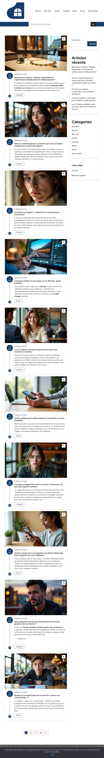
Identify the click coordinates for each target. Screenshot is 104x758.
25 (41, 733)
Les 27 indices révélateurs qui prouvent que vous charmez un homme (84, 106)
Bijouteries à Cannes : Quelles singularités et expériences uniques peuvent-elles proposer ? (35, 78)
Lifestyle (19, 95)
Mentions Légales (79, 175)
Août (9, 76)
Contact (75, 170)
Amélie (24, 74)
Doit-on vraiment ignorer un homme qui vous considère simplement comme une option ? (38, 145)
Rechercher (76, 40)
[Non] (101, 753)
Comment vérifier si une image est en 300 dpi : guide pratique (83, 99)
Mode (74, 146)
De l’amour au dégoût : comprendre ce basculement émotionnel (83, 91)
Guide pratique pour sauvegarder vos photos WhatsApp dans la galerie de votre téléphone (38, 554)
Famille (74, 138)
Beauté (74, 130)
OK (53, 755)
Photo (18, 301)
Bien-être (75, 134)
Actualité (75, 126)
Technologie (76, 153)
